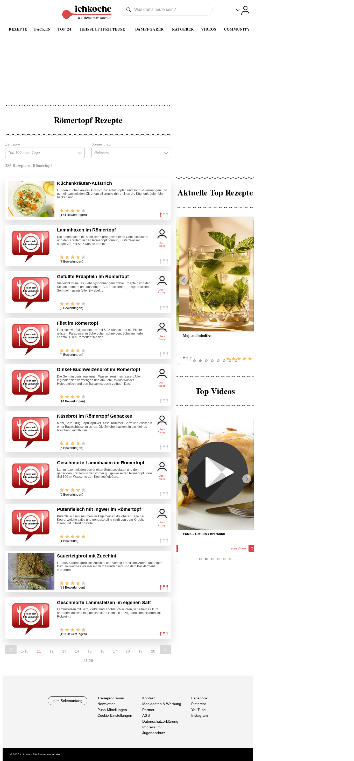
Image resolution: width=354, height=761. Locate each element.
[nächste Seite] (165, 649)
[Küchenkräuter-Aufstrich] (31, 199)
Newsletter (106, 704)
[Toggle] (242, 10)
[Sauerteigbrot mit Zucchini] (31, 571)
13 (64, 651)
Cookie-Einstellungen (114, 715)
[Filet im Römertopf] (31, 339)
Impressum (151, 727)
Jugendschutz (153, 733)
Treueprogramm (110, 698)
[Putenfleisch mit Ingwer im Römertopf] (31, 525)
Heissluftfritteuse (102, 29)
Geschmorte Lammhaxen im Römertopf (100, 462)
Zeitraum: (13, 144)
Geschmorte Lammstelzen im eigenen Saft (104, 602)
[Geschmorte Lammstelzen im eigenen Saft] (31, 618)
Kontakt (148, 698)
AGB (146, 715)
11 (39, 651)
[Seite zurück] (11, 649)
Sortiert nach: (102, 144)
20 (153, 651)
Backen (42, 29)
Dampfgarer (149, 29)
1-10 (25, 651)
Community (237, 29)
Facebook (199, 698)
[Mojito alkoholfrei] (215, 274)
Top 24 (64, 29)
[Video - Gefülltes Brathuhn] (215, 472)
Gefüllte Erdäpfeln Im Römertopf (93, 276)
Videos (208, 29)
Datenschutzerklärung (160, 721)
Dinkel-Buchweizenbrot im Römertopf (98, 369)
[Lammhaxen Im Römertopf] (31, 245)
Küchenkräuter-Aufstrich (84, 183)
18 (128, 651)
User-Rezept (162, 245)
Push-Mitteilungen (112, 710)
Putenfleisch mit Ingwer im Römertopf (99, 509)
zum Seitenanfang (67, 701)
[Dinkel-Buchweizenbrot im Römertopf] (31, 385)
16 (102, 651)
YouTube (198, 710)
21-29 (88, 660)
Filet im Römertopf (77, 323)
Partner (148, 710)
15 (90, 651)
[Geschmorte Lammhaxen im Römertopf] (31, 478)
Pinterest (198, 704)
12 (51, 651)
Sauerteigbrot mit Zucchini (86, 556)
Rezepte (18, 29)
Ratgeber (183, 29)
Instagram (199, 715)
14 (77, 651)
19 (140, 651)
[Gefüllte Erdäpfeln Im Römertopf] (31, 292)
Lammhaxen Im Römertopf (86, 230)
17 (115, 651)
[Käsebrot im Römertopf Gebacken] (31, 432)
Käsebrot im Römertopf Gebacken (94, 416)
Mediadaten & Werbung (161, 704)
